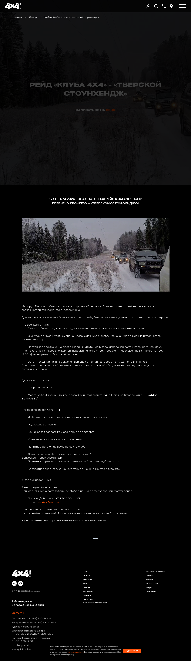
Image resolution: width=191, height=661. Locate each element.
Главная (17, 17)
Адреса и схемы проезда (25, 627)
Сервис (149, 575)
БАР (85, 584)
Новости (87, 579)
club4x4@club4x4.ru (23, 645)
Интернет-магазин (155, 571)
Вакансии (88, 592)
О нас (86, 571)
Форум (86, 575)
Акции (149, 588)
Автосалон (152, 584)
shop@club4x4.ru (21, 649)
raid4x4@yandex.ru (49, 502)
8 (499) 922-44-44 (40, 619)
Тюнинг (150, 579)
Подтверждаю (132, 651)
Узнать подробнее (76, 652)
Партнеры (151, 592)
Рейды (33, 17)
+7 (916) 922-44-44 (44, 623)
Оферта (87, 596)
